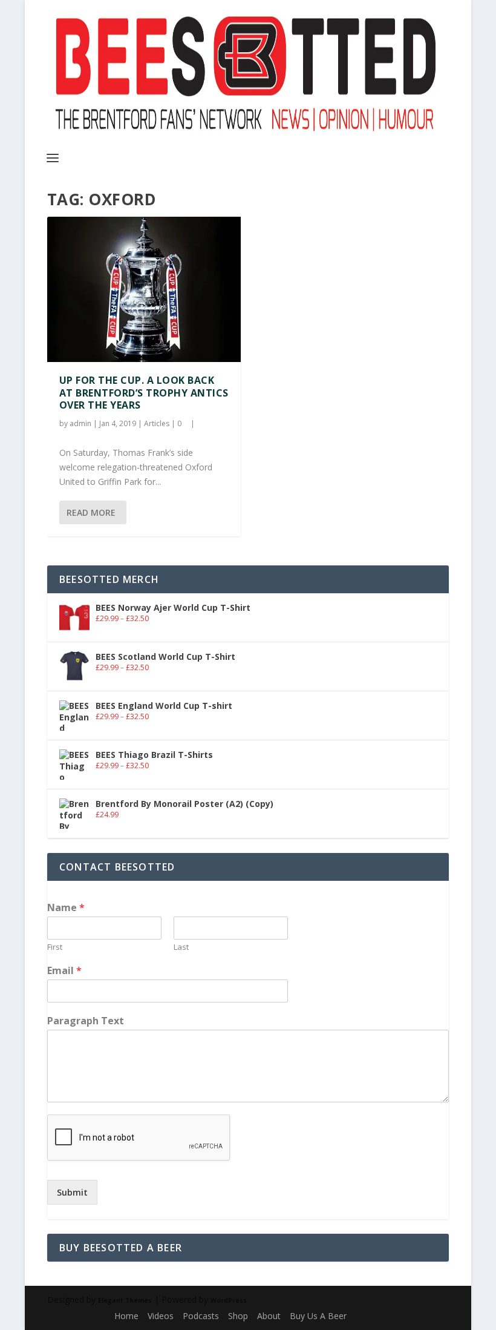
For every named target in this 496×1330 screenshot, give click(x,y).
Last (181, 947)
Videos (161, 1316)
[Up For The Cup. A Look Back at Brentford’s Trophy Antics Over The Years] (144, 289)
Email (64, 970)
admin (80, 423)
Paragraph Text (85, 1021)
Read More (91, 512)
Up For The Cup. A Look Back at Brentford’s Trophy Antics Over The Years (144, 393)
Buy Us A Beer (318, 1316)
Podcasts (201, 1316)
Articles (156, 423)
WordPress (228, 1300)
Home (126, 1316)
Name (66, 907)
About (269, 1316)
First (54, 947)
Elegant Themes (125, 1300)
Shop (238, 1316)
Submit (72, 1192)
